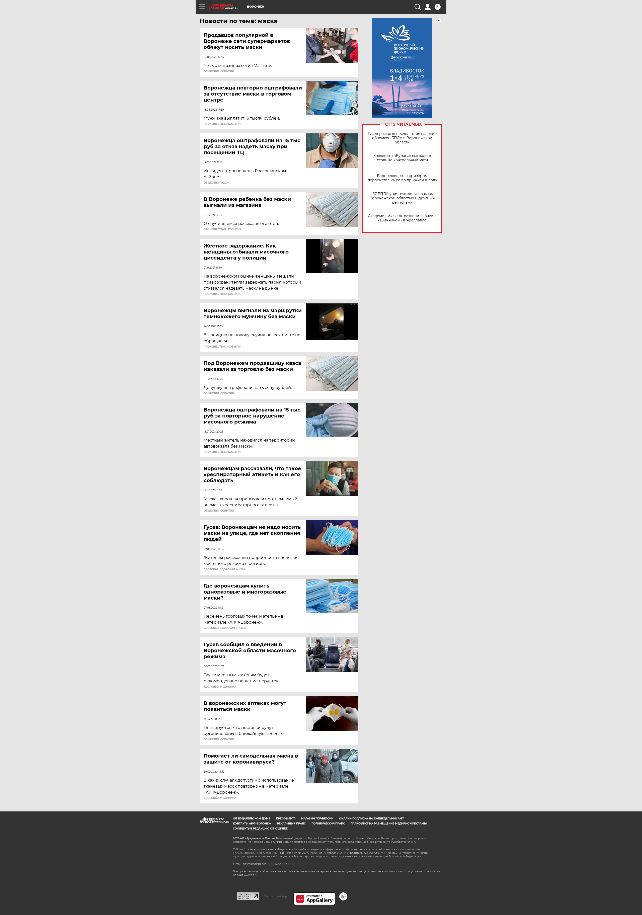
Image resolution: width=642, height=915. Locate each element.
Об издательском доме (251, 818)
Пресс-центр (285, 818)
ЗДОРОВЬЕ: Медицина (220, 687)
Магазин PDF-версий (317, 818)
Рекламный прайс (291, 823)
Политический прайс (328, 823)
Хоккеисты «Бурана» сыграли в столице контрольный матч (402, 158)
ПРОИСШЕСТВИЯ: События (222, 124)
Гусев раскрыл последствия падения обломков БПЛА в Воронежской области (402, 138)
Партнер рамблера (276, 896)
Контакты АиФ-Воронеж (252, 823)
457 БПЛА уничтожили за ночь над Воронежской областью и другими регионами (402, 198)
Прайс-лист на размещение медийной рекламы (389, 823)
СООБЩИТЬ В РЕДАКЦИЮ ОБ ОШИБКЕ (260, 828)
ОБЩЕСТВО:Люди (216, 183)
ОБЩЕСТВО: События (219, 71)
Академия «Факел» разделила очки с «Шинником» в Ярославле (402, 218)
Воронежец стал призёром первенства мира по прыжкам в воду (402, 178)
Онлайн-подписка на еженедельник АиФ (371, 818)
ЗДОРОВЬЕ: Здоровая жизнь (225, 569)
